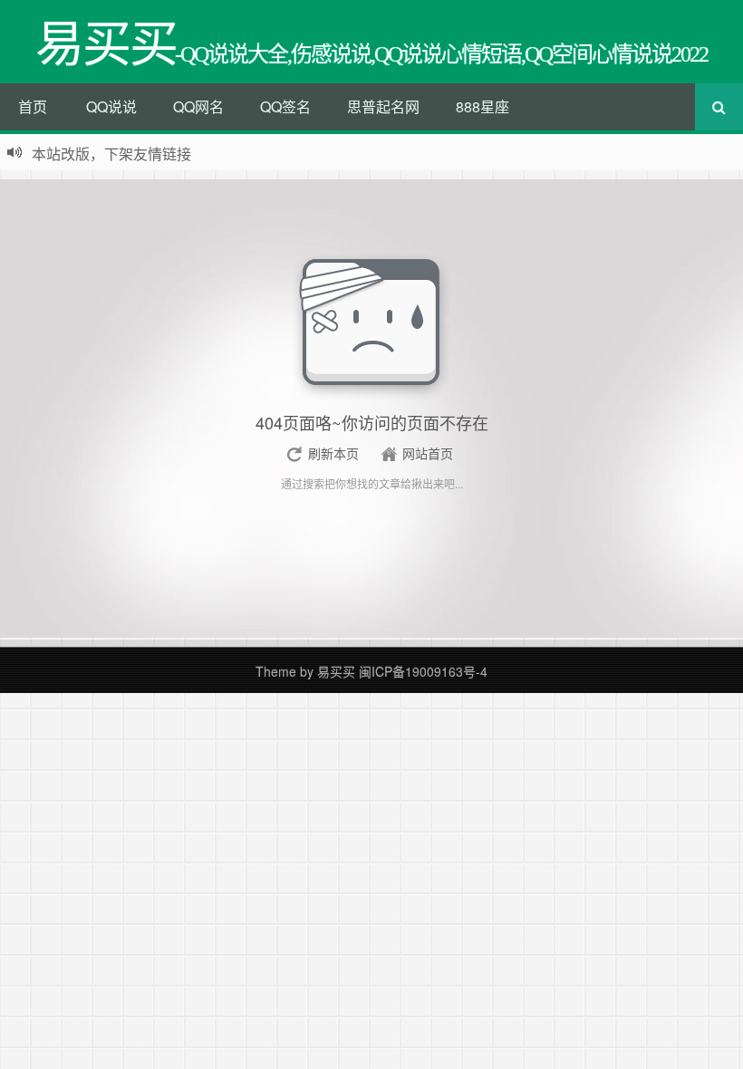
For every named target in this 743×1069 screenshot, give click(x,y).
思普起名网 (383, 106)
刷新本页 (333, 453)
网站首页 (427, 453)
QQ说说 (111, 106)
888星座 (482, 106)
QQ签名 (285, 106)
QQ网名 (198, 106)
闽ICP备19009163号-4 (423, 671)
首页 (32, 106)
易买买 (336, 671)
